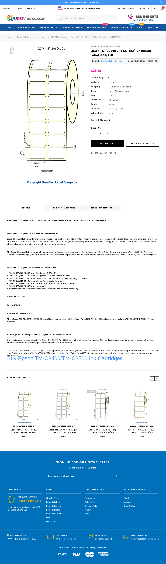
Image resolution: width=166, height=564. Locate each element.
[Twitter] (105, 153)
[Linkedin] (110, 153)
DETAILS (26, 208)
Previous (152, 378)
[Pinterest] (114, 153)
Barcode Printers (72, 28)
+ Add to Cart (24, 406)
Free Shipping (21, 535)
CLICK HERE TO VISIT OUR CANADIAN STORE (82, 8)
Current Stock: (100, 120)
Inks (139, 28)
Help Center (100, 535)
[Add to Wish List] (38, 420)
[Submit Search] (59, 18)
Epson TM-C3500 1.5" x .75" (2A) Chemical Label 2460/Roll (63, 431)
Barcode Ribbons (96, 28)
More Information (102, 208)
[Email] (96, 153)
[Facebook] (92, 153)
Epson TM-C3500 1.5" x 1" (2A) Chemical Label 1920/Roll (24, 431)
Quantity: (96, 128)
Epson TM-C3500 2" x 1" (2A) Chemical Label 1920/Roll (141, 431)
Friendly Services (139, 535)
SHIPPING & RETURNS (64, 208)
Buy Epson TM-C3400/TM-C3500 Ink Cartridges (65, 358)
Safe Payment (62, 535)
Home (10, 28)
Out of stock (102, 406)
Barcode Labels (48, 28)
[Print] (101, 153)
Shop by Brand (26, 28)
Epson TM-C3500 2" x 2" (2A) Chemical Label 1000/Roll (102, 431)
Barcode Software (121, 28)
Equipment (152, 28)
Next (156, 378)
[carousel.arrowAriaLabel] (10, 537)
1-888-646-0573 (30, 501)
